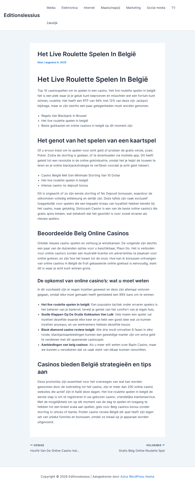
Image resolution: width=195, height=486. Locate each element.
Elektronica (70, 8)
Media (51, 8)
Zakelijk (52, 23)
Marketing (133, 8)
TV (173, 8)
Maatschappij (110, 8)
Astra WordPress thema (137, 476)
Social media (156, 8)
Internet (89, 8)
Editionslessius (22, 15)
